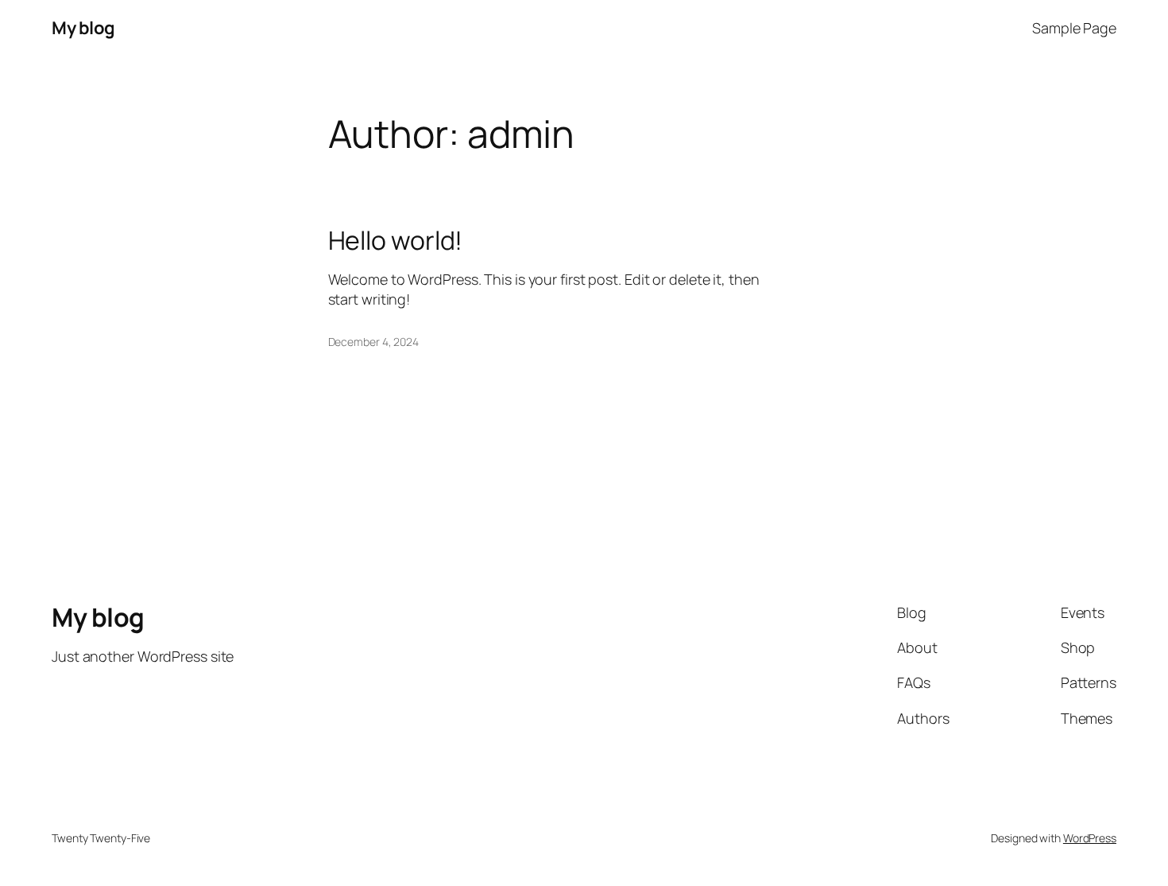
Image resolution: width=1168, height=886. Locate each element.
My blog (83, 28)
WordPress (1089, 837)
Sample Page (1074, 27)
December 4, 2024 (373, 341)
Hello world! (395, 240)
